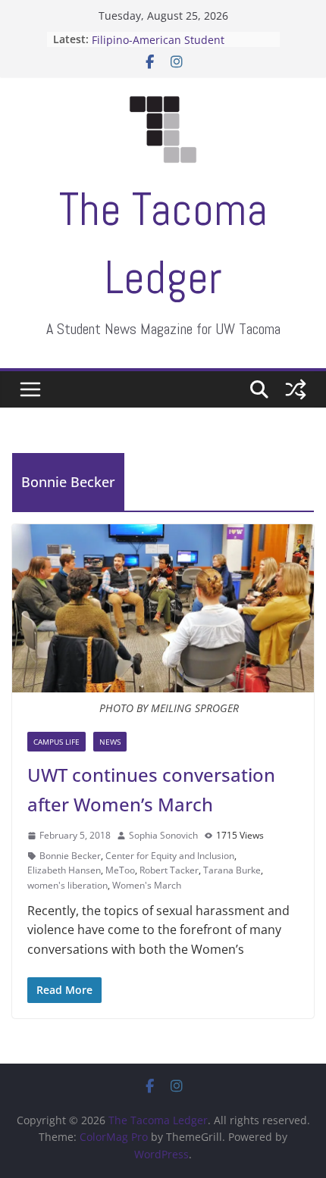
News (110, 741)
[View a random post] (295, 389)
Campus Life (56, 741)
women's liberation (67, 885)
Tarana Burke (232, 870)
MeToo (120, 870)
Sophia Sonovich (163, 835)
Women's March (146, 885)
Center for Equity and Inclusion (169, 855)
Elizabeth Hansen (64, 870)
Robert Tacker (169, 870)
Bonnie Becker (70, 855)
